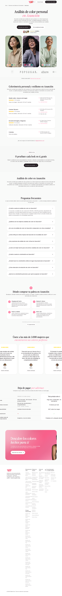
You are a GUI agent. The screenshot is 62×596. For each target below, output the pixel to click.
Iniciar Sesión (40, 1)
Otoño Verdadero (34, 499)
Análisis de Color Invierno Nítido (28, 585)
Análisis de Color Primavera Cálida (27, 521)
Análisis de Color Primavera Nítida (27, 532)
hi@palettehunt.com (40, 140)
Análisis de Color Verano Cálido (28, 550)
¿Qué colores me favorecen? (28, 482)
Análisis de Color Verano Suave (28, 546)
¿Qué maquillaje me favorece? (28, 493)
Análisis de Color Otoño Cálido (28, 559)
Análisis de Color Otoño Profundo (28, 563)
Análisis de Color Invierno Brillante (28, 581)
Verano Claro (35, 491)
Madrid (46, 475)
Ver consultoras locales (38, 27)
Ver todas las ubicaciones (47, 473)
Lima (46, 488)
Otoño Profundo (35, 501)
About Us (53, 472)
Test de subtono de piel (27, 486)
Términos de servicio (53, 478)
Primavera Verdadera (34, 484)
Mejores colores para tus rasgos (41, 477)
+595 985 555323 (43, 102)
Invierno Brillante (34, 511)
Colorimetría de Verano (28, 500)
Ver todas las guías (42, 473)
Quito (46, 491)
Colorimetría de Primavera (28, 497)
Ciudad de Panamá (47, 483)
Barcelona (47, 477)
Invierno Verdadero (34, 507)
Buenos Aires (47, 486)
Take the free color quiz (35, 78)
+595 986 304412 (43, 112)
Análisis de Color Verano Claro (28, 537)
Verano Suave (35, 489)
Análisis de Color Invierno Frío (28, 576)
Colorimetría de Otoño (28, 503)
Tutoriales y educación (41, 489)
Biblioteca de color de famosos (35, 474)
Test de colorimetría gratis (27, 474)
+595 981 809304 (43, 123)
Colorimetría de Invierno (28, 506)
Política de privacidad (53, 475)
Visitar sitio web (43, 113)
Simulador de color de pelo (28, 489)
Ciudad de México (47, 480)
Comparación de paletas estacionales (35, 478)
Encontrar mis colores (50, 1)
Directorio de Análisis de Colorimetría (16, 5)
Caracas (46, 489)
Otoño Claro (34, 517)
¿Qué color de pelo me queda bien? (28, 478)
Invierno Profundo (34, 504)
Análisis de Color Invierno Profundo (28, 572)
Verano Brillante (35, 515)
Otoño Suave (35, 496)
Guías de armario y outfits (41, 481)
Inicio (6, 5)
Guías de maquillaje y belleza (41, 486)
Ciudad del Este (31, 324)
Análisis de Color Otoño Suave (28, 554)
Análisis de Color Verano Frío (28, 541)
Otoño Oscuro (35, 513)
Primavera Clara (35, 481)
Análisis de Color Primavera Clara (27, 515)
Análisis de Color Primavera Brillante (27, 526)
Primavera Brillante (34, 487)
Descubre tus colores (23, 27)
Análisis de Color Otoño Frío (28, 567)
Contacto (54, 480)
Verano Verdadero (34, 494)
